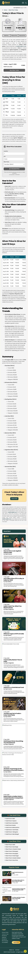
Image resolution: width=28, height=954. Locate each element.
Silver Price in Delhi (10, 844)
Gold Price (6, 35)
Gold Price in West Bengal (12, 834)
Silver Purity (6, 161)
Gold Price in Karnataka (12, 823)
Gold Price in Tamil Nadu (12, 829)
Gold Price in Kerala (11, 825)
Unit (4, 156)
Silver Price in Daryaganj (12, 853)
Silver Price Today (13, 10)
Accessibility (5, 942)
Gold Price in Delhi (10, 818)
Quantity (6, 151)
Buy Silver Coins (14, 70)
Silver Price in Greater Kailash (13, 858)
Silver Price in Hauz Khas (12, 860)
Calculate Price (15, 169)
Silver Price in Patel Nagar (12, 855)
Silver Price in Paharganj (12, 851)
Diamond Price (22, 35)
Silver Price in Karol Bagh (12, 847)
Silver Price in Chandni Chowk (13, 849)
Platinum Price (14, 35)
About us (11, 950)
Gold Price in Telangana (12, 832)
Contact (17, 950)
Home (5, 10)
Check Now (14, 498)
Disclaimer (4, 935)
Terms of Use (5, 934)
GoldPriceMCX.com (21, 46)
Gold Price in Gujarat (11, 821)
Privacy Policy (5, 932)
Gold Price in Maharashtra (12, 827)
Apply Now (16, 942)
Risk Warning (5, 940)
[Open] (23, 2)
